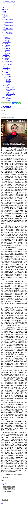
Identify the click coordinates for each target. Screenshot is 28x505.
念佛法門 (5, 43)
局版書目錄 (8, 99)
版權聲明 (5, 500)
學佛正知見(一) (7, 40)
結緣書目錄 (8, 100)
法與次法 (5, 37)
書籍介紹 (5, 97)
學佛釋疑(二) (6, 48)
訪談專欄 (5, 86)
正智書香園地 (8, 491)
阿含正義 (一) (6, 68)
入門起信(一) (6, 55)
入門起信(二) (6, 56)
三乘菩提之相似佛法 (8, 32)
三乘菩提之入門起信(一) (6, 103)
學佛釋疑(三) (6, 50)
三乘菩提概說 (6, 45)
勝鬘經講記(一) (7, 74)
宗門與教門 (8, 81)
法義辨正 (5, 77)
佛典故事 (5, 59)
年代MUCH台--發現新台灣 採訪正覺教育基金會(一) (10, 89)
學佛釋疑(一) (6, 46)
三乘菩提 (5, 17)
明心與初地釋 (9, 79)
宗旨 (4, 12)
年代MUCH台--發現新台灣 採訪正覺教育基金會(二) (10, 94)
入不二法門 (6, 71)
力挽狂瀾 (8, 84)
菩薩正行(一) (6, 51)
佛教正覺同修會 (9, 487)
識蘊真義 (5, 72)
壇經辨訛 (8, 82)
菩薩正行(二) (6, 53)
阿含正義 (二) (6, 69)
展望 (4, 14)
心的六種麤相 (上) (7, 107)
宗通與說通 (6, 58)
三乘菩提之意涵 (7, 38)
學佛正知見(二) (7, 42)
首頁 (4, 7)
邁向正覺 (5, 16)
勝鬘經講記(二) (7, 76)
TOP (2, 503)
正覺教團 (5, 9)
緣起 (4, 11)
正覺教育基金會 (9, 489)
